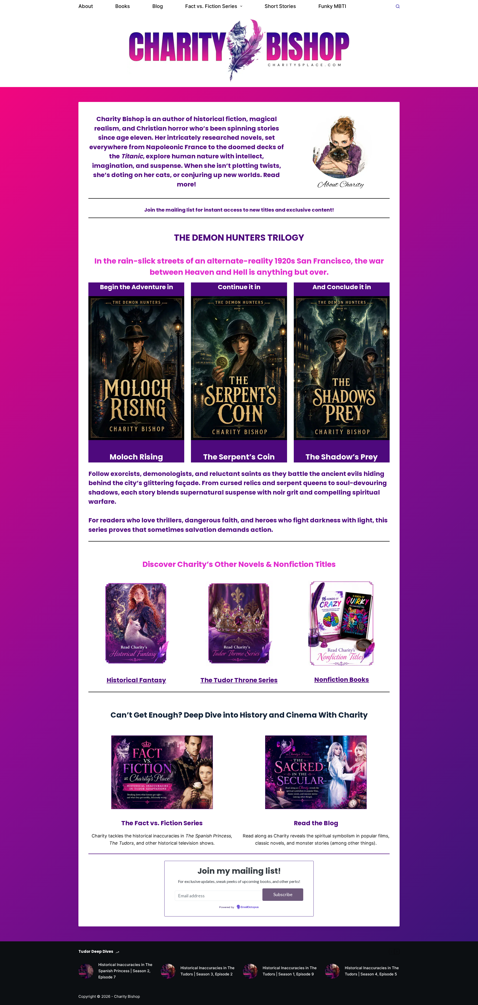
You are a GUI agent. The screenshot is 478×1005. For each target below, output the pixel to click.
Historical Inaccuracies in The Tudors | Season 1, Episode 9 (290, 970)
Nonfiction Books (341, 679)
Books (122, 6)
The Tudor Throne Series (239, 680)
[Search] (398, 6)
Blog (157, 6)
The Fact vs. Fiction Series (162, 823)
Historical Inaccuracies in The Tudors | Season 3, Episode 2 (207, 970)
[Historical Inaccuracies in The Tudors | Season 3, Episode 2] (168, 971)
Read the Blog (316, 823)
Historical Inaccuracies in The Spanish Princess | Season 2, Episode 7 (125, 970)
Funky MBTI (332, 6)
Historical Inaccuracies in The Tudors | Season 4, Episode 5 (372, 970)
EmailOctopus (250, 907)
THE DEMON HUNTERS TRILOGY (239, 237)
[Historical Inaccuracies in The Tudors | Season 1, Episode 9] (250, 971)
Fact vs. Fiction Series (211, 6)
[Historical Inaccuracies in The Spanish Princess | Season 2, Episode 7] (85, 971)
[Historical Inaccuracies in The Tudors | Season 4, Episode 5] (332, 971)
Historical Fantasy (136, 680)
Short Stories (280, 6)
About (85, 6)
